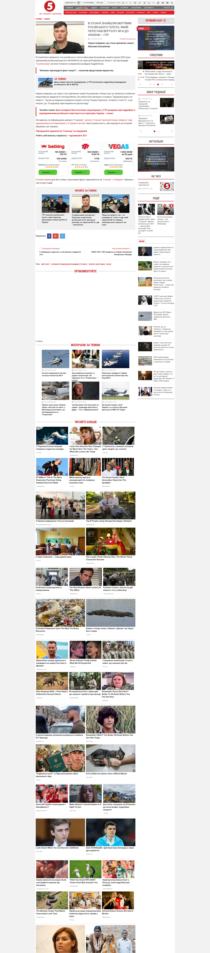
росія (108, 264)
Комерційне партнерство (143, 184)
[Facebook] (130, 3)
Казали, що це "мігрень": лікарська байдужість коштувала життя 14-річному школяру (163, 331)
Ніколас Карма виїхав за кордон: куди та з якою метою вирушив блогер (163, 391)
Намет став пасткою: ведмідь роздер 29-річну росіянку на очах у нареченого (164, 346)
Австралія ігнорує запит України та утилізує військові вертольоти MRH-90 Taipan (114, 407)
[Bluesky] (162, 3)
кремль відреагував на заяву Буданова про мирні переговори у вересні (163, 250)
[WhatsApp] (149, 3)
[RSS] (172, 3)
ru (126, 2)
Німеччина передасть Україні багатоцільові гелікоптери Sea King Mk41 (115, 375)
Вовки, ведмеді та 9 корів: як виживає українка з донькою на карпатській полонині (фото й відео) (163, 266)
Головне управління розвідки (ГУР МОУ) (69, 264)
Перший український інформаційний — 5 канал (49, 8)
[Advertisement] (85, 158)
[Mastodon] (158, 3)
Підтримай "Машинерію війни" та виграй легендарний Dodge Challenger (147, 105)
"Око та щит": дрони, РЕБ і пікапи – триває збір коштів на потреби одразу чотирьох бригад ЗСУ (148, 123)
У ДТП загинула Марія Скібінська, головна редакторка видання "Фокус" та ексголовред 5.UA (164, 301)
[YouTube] (167, 3)
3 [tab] (158, 84)
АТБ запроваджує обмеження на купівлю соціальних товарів (164, 359)
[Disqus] (85, 309)
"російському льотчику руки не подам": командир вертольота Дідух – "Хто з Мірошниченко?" (85, 407)
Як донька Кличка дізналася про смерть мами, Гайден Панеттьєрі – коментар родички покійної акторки (164, 284)
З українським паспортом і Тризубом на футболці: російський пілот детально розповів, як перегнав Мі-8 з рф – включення (85, 220)
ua (123, 2)
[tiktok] (139, 3)
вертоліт (45, 264)
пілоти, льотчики (97, 264)
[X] (153, 3)
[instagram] (135, 3)
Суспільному (42, 64)
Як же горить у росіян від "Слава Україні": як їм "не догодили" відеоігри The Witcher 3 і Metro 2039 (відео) (164, 376)
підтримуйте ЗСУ (77, 135)
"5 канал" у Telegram (113, 179)
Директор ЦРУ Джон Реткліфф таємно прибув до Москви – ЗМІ (162, 315)
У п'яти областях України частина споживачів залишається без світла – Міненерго (156, 79)
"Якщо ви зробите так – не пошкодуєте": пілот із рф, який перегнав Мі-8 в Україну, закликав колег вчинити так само (115, 220)
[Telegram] (144, 3)
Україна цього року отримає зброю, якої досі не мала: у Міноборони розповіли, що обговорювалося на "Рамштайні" (54, 410)
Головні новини (43, 179)
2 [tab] (154, 84)
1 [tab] (150, 84)
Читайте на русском (127, 38)
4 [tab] (162, 84)
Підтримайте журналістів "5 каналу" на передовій (61, 131)
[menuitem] (69, 8)
